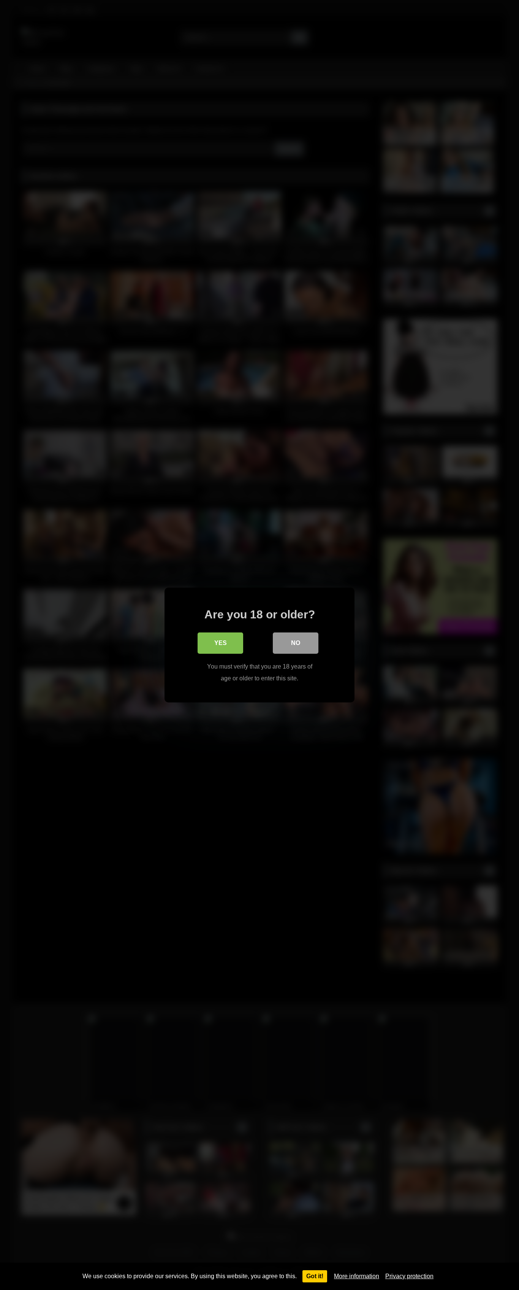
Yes (220, 643)
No (295, 643)
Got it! (314, 1276)
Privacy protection (409, 1276)
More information (356, 1276)
